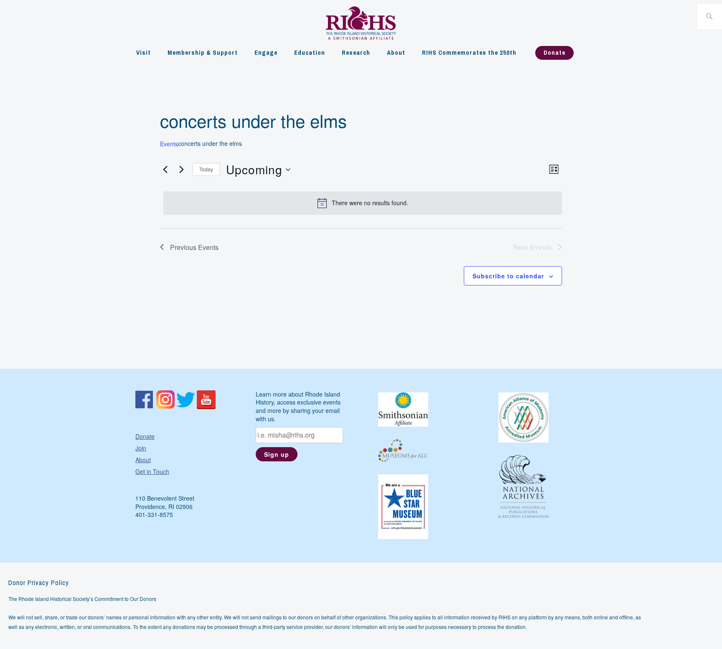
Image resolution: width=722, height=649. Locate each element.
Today (206, 169)
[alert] (362, 203)
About (396, 52)
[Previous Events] (165, 170)
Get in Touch (152, 471)
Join (140, 448)
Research (356, 52)
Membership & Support (203, 52)
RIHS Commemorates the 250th (469, 52)
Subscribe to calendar (508, 276)
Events (169, 144)
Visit (143, 52)
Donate (554, 52)
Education (309, 52)
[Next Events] (181, 170)
